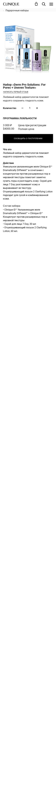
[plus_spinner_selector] (37, 108)
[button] (36, 4)
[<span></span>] (51, 4)
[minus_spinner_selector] (22, 108)
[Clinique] (11, 4)
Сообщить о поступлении (28, 138)
